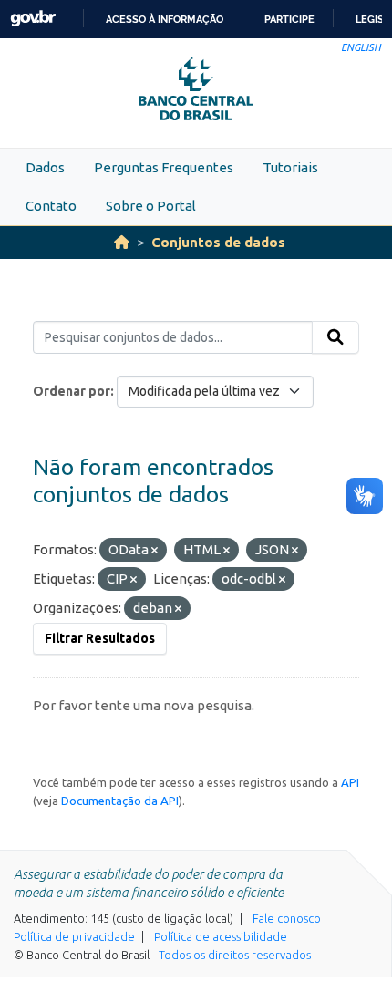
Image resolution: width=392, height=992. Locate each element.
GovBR (33, 18)
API (350, 782)
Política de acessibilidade (220, 936)
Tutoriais (290, 167)
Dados (45, 167)
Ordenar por (71, 391)
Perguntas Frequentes (163, 167)
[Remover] (154, 550)
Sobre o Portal (151, 205)
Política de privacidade (74, 936)
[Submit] (335, 337)
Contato (51, 205)
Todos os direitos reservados (235, 954)
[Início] (121, 242)
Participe (289, 19)
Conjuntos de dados (218, 242)
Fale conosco (287, 918)
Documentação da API (120, 800)
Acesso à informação (164, 19)
